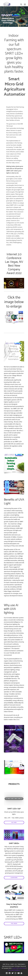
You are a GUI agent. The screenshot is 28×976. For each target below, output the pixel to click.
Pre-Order (14, 923)
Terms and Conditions (14, 970)
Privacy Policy (22, 968)
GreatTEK (14, 968)
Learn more (14, 877)
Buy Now (14, 822)
